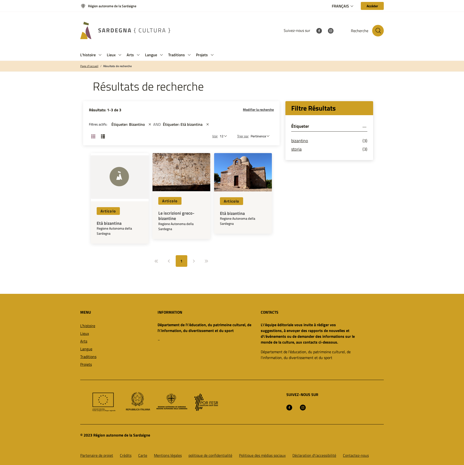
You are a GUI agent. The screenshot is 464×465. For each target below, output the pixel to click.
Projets (86, 364)
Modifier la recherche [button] (258, 109)
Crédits (125, 455)
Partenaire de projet (96, 455)
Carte (142, 455)
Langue (86, 349)
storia (296, 149)
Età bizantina (109, 223)
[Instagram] (331, 30)
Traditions (88, 356)
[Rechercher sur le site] (378, 30)
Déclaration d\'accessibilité (314, 455)
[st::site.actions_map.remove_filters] (150, 124)
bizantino (299, 140)
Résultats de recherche (117, 66)
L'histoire (87, 326)
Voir (215, 136)
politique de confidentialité (210, 455)
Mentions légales (168, 455)
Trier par (243, 136)
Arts (83, 341)
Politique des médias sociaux (262, 455)
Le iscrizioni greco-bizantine (176, 216)
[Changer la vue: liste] (103, 136)
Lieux (84, 333)
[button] (100, 55)
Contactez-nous (356, 455)
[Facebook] (319, 30)
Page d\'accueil (89, 66)
